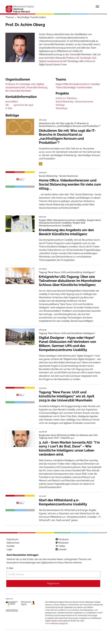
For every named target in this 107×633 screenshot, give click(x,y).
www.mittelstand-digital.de (56, 623)
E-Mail (10, 568)
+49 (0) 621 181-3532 (23, 105)
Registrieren (53, 583)
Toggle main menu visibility (97, 6)
